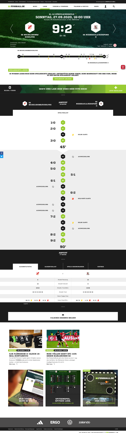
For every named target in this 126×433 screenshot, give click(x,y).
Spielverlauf (63, 112)
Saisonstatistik (25, 266)
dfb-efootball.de (22, 1)
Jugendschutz (39, 428)
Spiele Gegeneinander (75, 266)
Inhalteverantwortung (48, 428)
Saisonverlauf (50, 266)
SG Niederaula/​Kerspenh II (96, 36)
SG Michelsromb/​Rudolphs (30, 36)
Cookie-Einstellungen (58, 428)
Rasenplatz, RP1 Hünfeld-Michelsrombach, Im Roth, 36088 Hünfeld (62, 19)
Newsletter (55, 1)
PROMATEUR (11, 1)
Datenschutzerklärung (19, 428)
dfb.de (16, 1)
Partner (42, 1)
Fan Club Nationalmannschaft (33, 1)
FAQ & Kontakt (48, 1)
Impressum (10, 428)
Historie (100, 266)
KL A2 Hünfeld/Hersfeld (61, 14)
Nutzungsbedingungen (29, 428)
